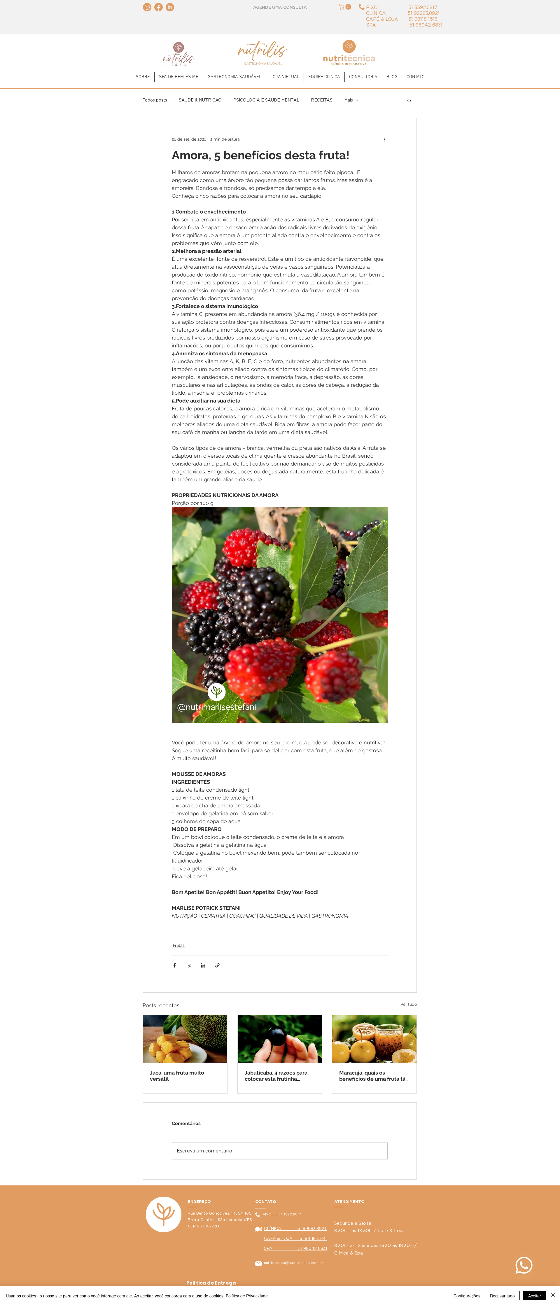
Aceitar (534, 1296)
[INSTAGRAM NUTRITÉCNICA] (147, 7)
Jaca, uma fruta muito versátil (177, 1076)
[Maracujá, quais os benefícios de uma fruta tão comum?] (374, 1039)
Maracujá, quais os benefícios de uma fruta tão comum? (374, 1076)
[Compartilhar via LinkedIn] (203, 965)
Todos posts (155, 100)
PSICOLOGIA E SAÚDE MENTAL (266, 100)
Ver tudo (408, 1004)
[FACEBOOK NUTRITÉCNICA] (158, 7)
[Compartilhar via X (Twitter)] (189, 965)
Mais (348, 100)
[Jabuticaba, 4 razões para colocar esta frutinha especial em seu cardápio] (280, 1039)
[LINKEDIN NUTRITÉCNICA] (170, 7)
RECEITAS (321, 100)
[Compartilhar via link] (217, 965)
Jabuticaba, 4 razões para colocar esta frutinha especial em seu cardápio (277, 1076)
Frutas (179, 945)
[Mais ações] (384, 139)
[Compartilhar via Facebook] (174, 965)
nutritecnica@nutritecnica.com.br (293, 1262)
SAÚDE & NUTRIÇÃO (200, 100)
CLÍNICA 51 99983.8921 (295, 1229)
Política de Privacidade (247, 1296)
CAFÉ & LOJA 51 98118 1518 (295, 1239)
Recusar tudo (502, 1296)
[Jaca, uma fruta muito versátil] (185, 1039)
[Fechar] (553, 1295)
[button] (345, 7)
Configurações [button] (467, 1296)
